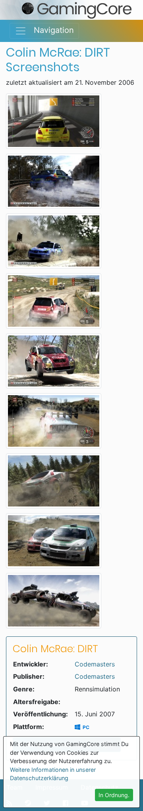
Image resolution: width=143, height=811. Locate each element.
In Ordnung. (114, 795)
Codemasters (95, 664)
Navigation (50, 30)
